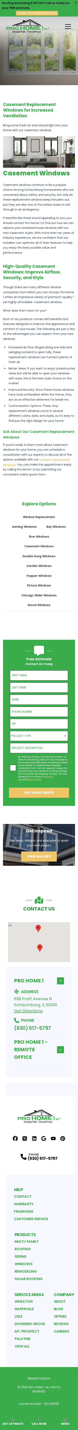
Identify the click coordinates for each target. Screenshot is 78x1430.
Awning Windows (24, 527)
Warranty (23, 1203)
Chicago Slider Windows (39, 595)
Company (64, 1294)
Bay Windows (56, 527)
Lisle (19, 1316)
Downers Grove (30, 1323)
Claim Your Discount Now (37, 13)
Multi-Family (27, 1241)
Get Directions (28, 1011)
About (60, 1301)
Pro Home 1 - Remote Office (30, 1049)
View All (22, 1346)
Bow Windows (39, 537)
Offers (60, 1316)
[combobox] (39, 736)
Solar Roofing (29, 1278)
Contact (23, 1196)
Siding (20, 1256)
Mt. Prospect (27, 1331)
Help (18, 1189)
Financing (23, 1211)
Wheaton (24, 1301)
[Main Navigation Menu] (68, 26)
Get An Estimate (39, 792)
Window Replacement (39, 517)
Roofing (23, 1248)
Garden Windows (39, 566)
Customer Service (31, 1218)
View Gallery (39, 856)
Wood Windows (39, 605)
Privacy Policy (39, 1379)
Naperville (24, 1308)
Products (25, 1234)
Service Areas (29, 1294)
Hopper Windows (39, 576)
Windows (24, 1263)
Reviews (61, 1323)
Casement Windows (39, 546)
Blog (58, 1308)
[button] (38, 928)
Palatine (23, 1338)
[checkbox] (13, 768)
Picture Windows (39, 585)
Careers (61, 1331)
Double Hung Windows (39, 556)
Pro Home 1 (29, 980)
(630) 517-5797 (32, 1028)
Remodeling (26, 1271)
